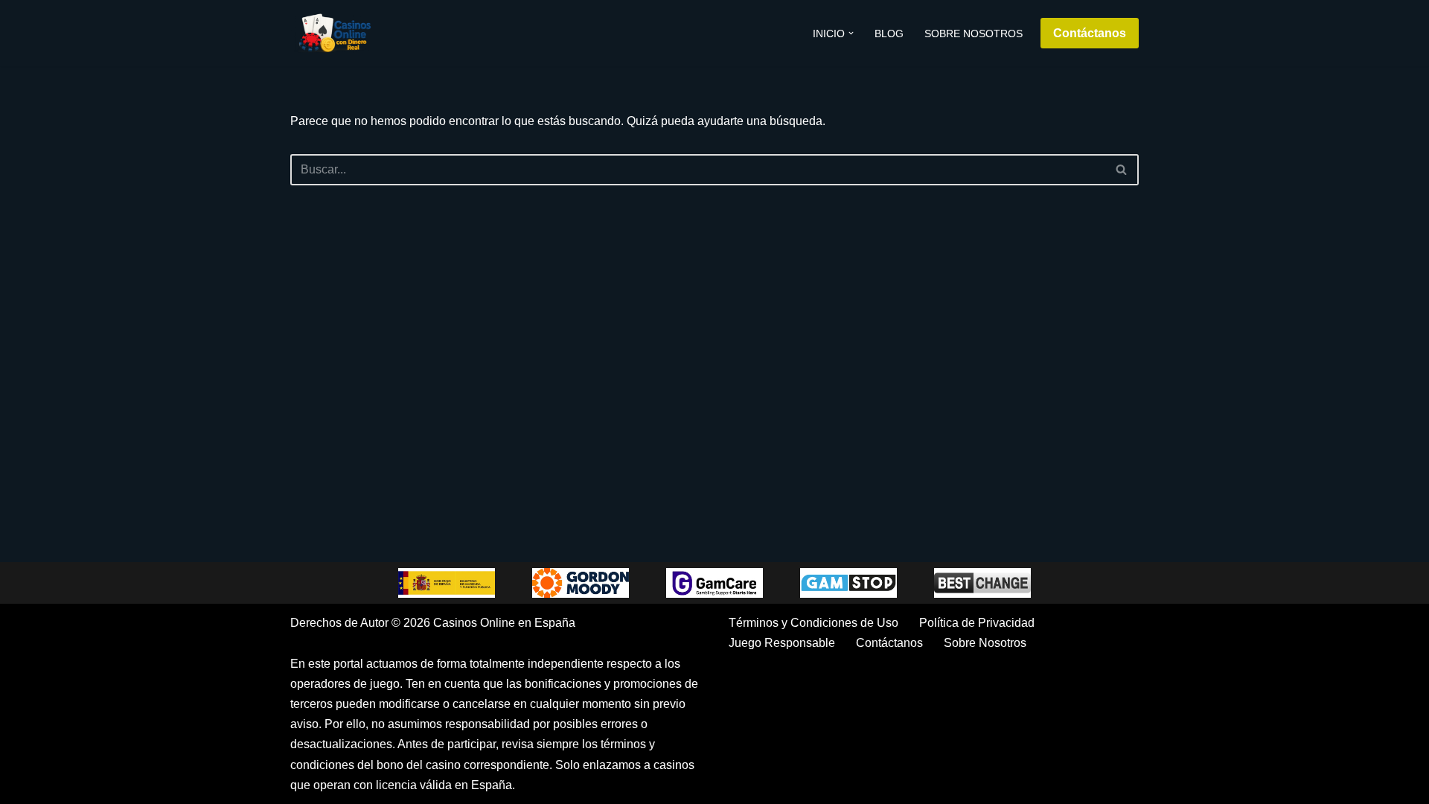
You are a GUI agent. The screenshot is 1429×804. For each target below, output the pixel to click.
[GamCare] (714, 583)
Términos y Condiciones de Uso (813, 622)
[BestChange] (982, 583)
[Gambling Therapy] (580, 583)
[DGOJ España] (446, 583)
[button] (851, 33)
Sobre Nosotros (973, 33)
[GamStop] (848, 583)
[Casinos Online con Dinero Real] (335, 33)
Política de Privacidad (977, 622)
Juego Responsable (782, 642)
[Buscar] (1122, 169)
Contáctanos (1089, 33)
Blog (889, 33)
